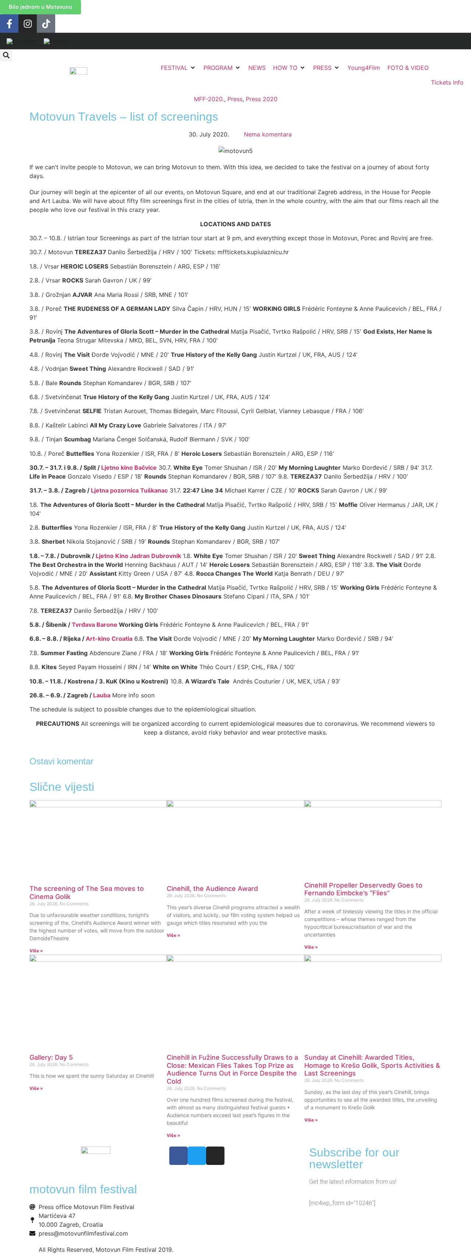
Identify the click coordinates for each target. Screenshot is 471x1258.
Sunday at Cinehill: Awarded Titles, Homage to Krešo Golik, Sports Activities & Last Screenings (372, 1065)
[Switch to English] (56, 41)
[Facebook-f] (9, 23)
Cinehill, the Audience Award (212, 888)
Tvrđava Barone (94, 624)
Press (234, 99)
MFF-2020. (209, 99)
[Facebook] (178, 1156)
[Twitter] (197, 1156)
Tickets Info (447, 82)
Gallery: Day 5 (51, 1057)
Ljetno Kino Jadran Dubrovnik (138, 555)
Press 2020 (261, 99)
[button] (6, 55)
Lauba (101, 695)
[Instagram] (27, 23)
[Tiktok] (46, 23)
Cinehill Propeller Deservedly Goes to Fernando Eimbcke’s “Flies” (363, 889)
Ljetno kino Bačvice (129, 467)
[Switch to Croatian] (21, 41)
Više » (36, 950)
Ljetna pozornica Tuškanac (129, 490)
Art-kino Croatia (109, 638)
